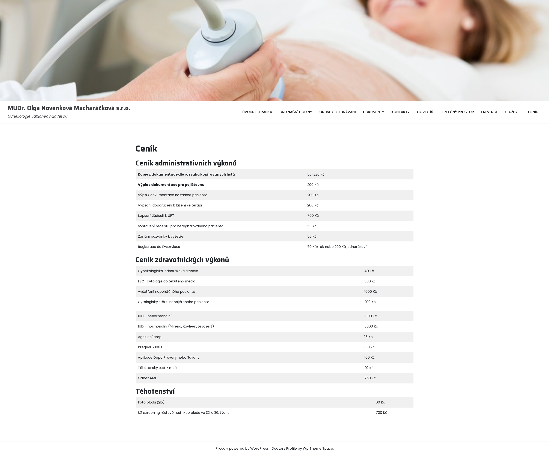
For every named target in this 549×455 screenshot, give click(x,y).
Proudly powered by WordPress (242, 448)
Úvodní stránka (257, 111)
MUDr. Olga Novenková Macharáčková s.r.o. (69, 108)
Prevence (489, 111)
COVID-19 (425, 111)
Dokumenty (373, 111)
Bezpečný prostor (457, 111)
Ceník (533, 111)
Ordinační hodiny (295, 111)
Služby (511, 111)
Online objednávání (337, 111)
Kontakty (400, 111)
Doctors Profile (284, 448)
